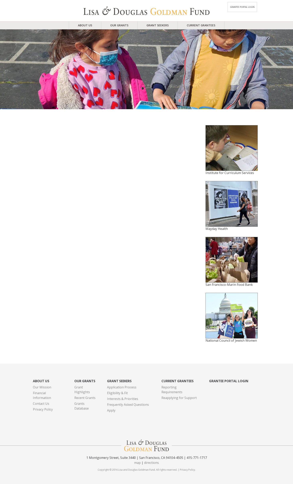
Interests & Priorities (122, 399)
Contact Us (41, 403)
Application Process (121, 387)
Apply (111, 410)
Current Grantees (201, 25)
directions (151, 462)
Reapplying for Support (179, 398)
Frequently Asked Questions (128, 404)
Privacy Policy (43, 409)
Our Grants (119, 25)
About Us (85, 25)
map (137, 462)
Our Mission (42, 387)
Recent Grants (84, 398)
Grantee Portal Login (242, 7)
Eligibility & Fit (117, 393)
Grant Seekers (157, 25)
